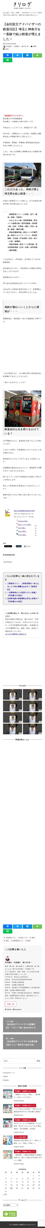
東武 (7, 941)
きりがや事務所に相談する (15, 634)
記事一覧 (10, 1004)
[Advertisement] (22, 88)
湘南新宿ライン (17, 941)
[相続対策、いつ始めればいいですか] (32, 717)
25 (11, 1188)
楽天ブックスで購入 (24, 525)
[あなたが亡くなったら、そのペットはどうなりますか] (32, 706)
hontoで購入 (22, 531)
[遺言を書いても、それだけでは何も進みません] (12, 694)
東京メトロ (23, 938)
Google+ (6, 1080)
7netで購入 (22, 528)
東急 (33, 938)
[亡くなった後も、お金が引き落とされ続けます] (12, 717)
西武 (28, 941)
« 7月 (5, 1194)
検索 (38, 1061)
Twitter (9, 1009)
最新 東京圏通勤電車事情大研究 (24, 511)
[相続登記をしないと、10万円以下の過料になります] (32, 729)
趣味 (35, 46)
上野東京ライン (10, 938)
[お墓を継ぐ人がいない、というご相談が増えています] (32, 694)
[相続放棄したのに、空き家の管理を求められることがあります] (12, 706)
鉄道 (7, 49)
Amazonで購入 (23, 521)
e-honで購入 (22, 535)
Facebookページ (9, 1073)
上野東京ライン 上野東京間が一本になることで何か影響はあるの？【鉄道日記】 (23, 586)
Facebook (17, 1009)
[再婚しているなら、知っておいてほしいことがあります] (12, 729)
